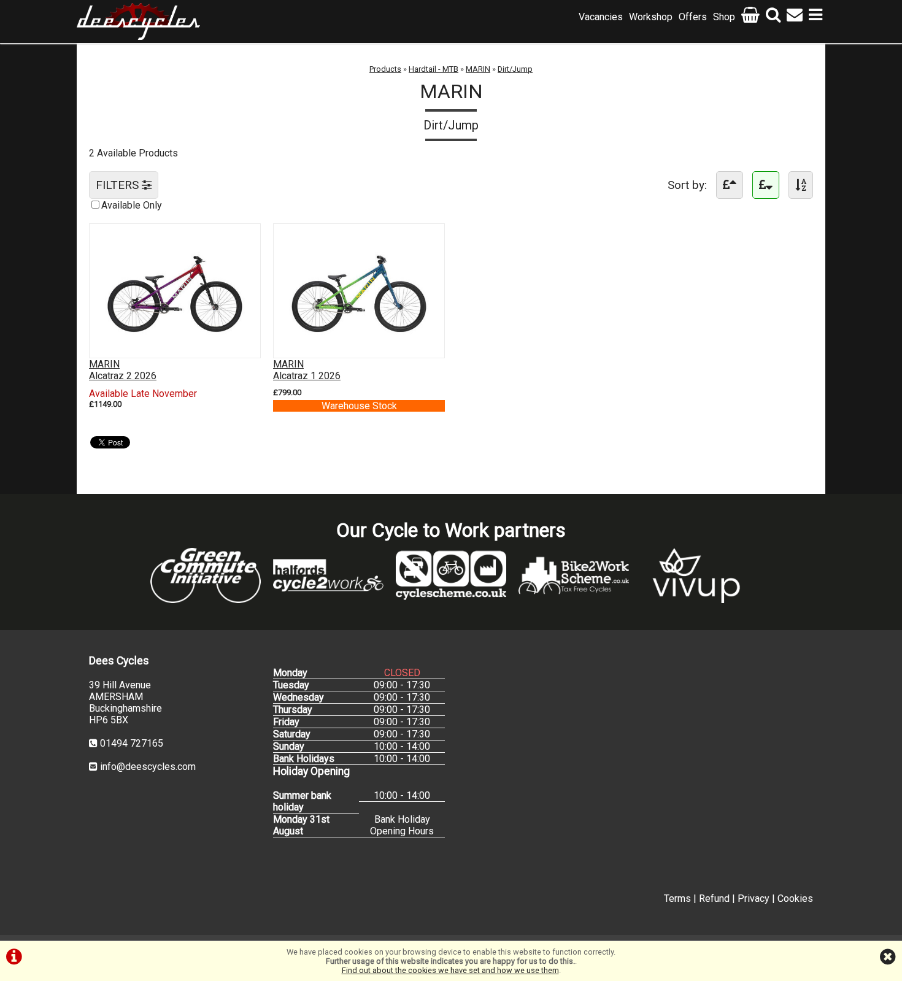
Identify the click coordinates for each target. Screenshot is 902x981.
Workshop (651, 17)
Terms (677, 898)
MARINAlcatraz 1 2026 (307, 370)
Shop (724, 17)
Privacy (753, 898)
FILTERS (119, 185)
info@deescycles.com (148, 766)
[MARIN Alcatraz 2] (175, 346)
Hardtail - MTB (433, 69)
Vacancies (601, 17)
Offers (693, 17)
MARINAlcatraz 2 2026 (122, 370)
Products (385, 69)
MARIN (478, 69)
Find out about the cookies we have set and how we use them (450, 970)
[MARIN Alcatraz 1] (359, 346)
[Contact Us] (795, 17)
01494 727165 (131, 743)
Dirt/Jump (515, 69)
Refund (714, 898)
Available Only (131, 205)
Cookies (795, 898)
